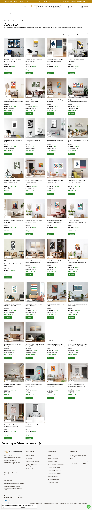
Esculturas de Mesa (66, 13)
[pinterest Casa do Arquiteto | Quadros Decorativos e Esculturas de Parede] (49, 1)
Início (5, 21)
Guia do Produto (53, 461)
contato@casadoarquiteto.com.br (14, 483)
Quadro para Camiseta (54, 473)
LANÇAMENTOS (12, 13)
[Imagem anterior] (7, 46)
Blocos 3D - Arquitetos (32, 461)
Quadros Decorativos (39, 13)
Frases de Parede (53, 13)
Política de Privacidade (32, 469)
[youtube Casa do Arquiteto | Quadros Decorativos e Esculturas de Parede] (44, 1)
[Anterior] (4, 13)
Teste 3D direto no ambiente (56, 464)
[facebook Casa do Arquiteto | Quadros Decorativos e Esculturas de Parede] (41, 1)
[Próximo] (88, 13)
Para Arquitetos (24, 1)
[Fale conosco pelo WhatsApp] (89, 507)
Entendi (23, 507)
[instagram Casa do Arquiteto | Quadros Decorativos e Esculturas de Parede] (39, 1)
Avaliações (29, 458)
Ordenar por (66, 35)
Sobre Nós (6, 1)
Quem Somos (30, 455)
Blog (11, 1)
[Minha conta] (69, 7)
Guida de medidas (53, 458)
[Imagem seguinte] (21, 46)
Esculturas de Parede (24, 13)
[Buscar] (25, 7)
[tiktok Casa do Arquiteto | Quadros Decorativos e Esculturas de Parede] (46, 1)
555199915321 (8, 480)
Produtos (16, 1)
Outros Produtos (80, 13)
